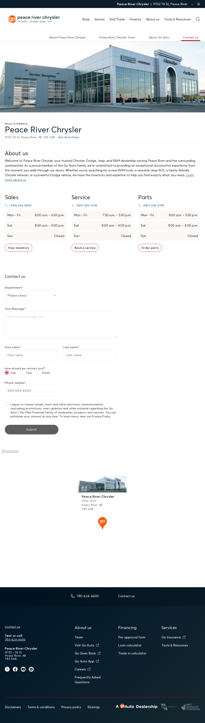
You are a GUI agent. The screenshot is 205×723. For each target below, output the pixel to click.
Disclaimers (13, 707)
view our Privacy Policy (95, 416)
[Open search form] (197, 19)
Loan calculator (130, 645)
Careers (80, 669)
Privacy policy (71, 707)
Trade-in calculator (132, 653)
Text (29, 373)
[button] (102, 522)
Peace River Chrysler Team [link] (117, 37)
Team (79, 637)
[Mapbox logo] (10, 451)
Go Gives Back (85, 653)
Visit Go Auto (84, 645)
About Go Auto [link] (159, 37)
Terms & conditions (41, 707)
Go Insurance (171, 637)
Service (99, 19)
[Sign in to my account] (198, 4)
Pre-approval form (131, 637)
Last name (71, 347)
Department (14, 287)
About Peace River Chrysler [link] (67, 37)
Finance (135, 19)
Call (13, 373)
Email (46, 373)
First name (13, 347)
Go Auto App (84, 661)
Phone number (15, 382)
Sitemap (93, 707)
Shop (86, 19)
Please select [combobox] (17, 295)
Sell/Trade (117, 19)
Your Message (15, 308)
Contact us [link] (190, 37)
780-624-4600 (15, 639)
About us (152, 19)
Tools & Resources (177, 19)
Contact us (12, 627)
